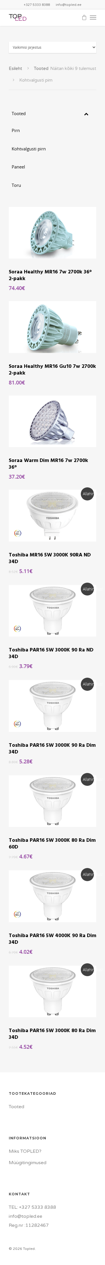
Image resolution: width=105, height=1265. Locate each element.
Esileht (15, 68)
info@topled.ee (68, 5)
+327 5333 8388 (37, 5)
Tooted (41, 68)
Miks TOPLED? (25, 1151)
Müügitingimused (27, 1163)
